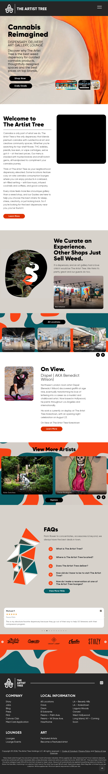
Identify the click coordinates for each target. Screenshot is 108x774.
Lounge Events (13, 742)
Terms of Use (100, 751)
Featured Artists (49, 738)
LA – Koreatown (81, 705)
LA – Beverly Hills (81, 702)
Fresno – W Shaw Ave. (52, 719)
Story (8, 702)
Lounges (10, 738)
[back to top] (102, 768)
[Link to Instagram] (102, 683)
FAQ (8, 715)
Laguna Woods (81, 708)
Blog (8, 708)
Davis (43, 705)
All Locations (47, 702)
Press (8, 712)
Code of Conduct (70, 751)
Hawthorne (46, 722)
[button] (98, 355)
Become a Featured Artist (54, 742)
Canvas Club (12, 719)
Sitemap (54, 753)
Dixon (43, 708)
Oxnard (76, 712)
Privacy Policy (84, 751)
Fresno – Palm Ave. (50, 715)
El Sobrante (46, 712)
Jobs (8, 705)
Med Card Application (17, 722)
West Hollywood (81, 715)
